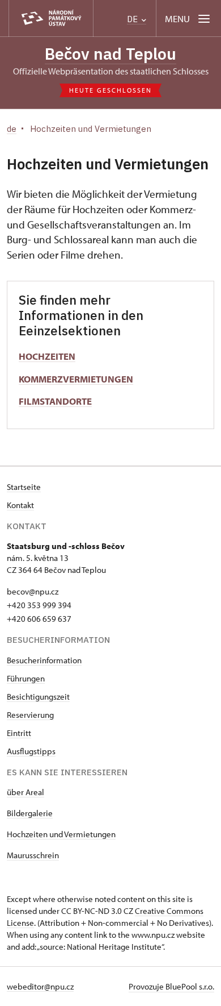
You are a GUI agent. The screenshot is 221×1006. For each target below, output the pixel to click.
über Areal (25, 792)
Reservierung (30, 714)
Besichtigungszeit (38, 696)
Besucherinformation (44, 660)
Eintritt (19, 733)
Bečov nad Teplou (110, 53)
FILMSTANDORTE (55, 401)
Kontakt (20, 505)
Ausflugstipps (31, 751)
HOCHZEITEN (47, 356)
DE (133, 19)
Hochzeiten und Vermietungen (61, 834)
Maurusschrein (33, 855)
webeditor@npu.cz (40, 986)
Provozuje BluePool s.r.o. (171, 986)
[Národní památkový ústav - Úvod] (51, 18)
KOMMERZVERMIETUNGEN (76, 379)
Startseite (24, 486)
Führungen (26, 678)
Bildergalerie (30, 813)
